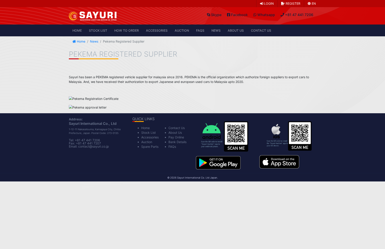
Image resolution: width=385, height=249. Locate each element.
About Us (236, 30)
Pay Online (176, 137)
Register (292, 3)
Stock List (98, 30)
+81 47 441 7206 (87, 140)
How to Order (126, 30)
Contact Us (261, 30)
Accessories (157, 30)
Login (268, 3)
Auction (182, 30)
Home (77, 30)
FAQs (200, 30)
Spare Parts (149, 146)
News (216, 30)
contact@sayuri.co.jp (93, 146)
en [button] (313, 3)
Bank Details (177, 142)
